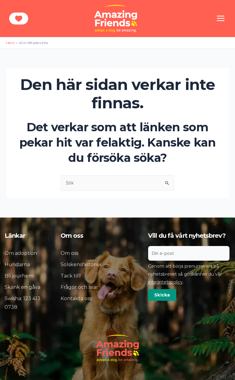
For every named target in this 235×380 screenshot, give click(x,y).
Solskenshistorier (81, 264)
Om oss (69, 253)
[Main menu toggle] (220, 18)
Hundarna (17, 264)
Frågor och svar (79, 287)
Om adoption (21, 253)
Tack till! (71, 276)
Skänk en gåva (22, 287)
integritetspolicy (165, 282)
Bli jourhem (19, 276)
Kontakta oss (76, 298)
